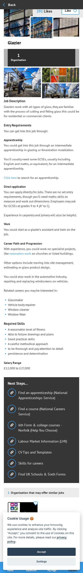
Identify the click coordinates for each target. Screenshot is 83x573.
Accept (41, 551)
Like (68, 10)
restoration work (20, 253)
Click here (10, 178)
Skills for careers (30, 463)
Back (12, 5)
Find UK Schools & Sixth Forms (42, 474)
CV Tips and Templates (35, 452)
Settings (41, 561)
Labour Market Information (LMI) (42, 441)
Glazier (14, 42)
